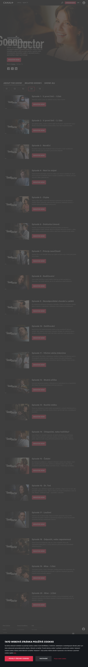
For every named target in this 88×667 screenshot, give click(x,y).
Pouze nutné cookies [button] (60, 658)
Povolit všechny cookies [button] (19, 658)
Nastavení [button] (43, 658)
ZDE (15, 653)
